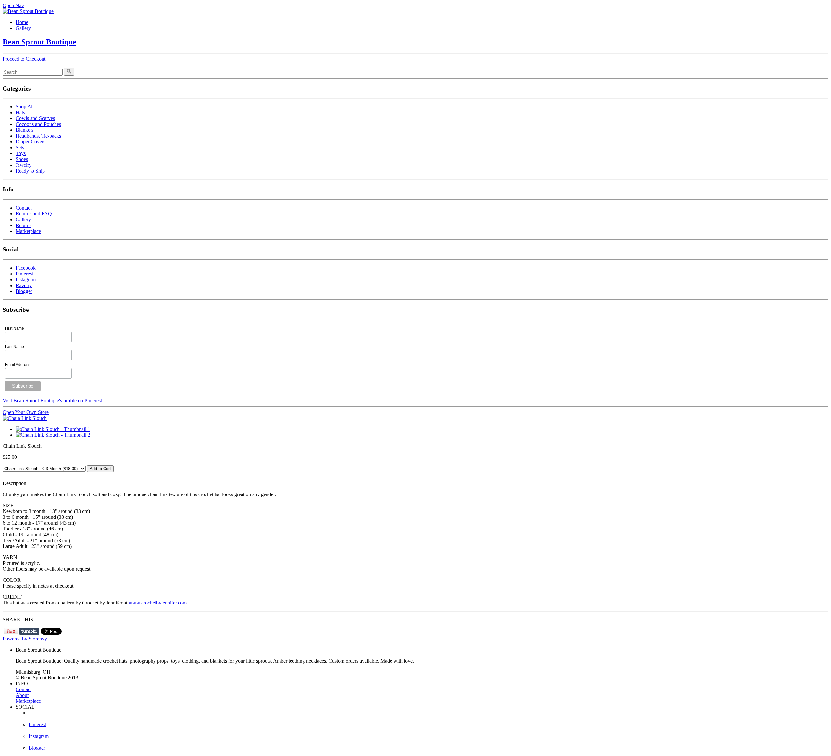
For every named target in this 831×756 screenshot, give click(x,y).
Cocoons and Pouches (38, 124)
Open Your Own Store (26, 412)
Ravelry (24, 285)
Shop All (25, 106)
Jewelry (23, 165)
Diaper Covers (30, 141)
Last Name (14, 346)
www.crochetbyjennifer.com (158, 602)
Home (22, 22)
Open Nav (13, 5)
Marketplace (28, 231)
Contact (23, 208)
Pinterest (24, 273)
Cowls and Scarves (35, 118)
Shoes (22, 159)
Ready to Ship (30, 171)
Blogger (24, 291)
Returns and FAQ (34, 213)
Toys (21, 153)
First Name (14, 328)
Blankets (24, 130)
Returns (23, 225)
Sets (20, 147)
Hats (20, 112)
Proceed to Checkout (24, 59)
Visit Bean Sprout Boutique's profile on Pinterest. (53, 400)
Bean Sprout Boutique (39, 42)
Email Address (17, 364)
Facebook (26, 268)
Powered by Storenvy (25, 638)
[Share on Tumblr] (29, 631)
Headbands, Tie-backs (38, 136)
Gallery (23, 28)
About (22, 695)
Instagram (26, 279)
